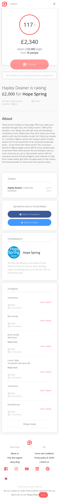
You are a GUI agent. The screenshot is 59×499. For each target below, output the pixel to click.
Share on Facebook (31, 214)
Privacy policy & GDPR (44, 457)
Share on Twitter (30, 222)
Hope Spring (35, 94)
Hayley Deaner (15, 187)
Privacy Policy (32, 494)
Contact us (44, 462)
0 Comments (16, 307)
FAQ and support (14, 457)
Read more (13, 342)
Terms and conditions (44, 453)
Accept (43, 495)
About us (15, 453)
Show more (29, 424)
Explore (14, 3)
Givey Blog (14, 462)
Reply (12, 305)
